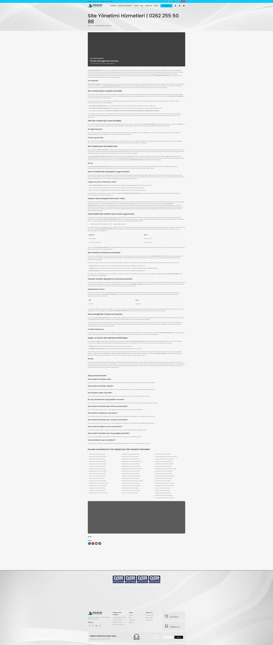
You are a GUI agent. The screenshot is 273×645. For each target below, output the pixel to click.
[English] (181, 1)
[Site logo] (95, 5)
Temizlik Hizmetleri (117, 620)
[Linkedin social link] (177, 1)
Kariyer (131, 615)
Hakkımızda (132, 620)
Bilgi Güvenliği (149, 617)
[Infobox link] (175, 5)
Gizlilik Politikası (149, 620)
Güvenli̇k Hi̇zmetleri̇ (117, 622)
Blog (130, 617)
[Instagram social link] (170, 1)
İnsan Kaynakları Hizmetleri (119, 617)
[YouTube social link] (174, 1)
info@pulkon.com (95, 1)
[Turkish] (184, 1)
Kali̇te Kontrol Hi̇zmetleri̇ (118, 624)
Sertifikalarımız (166, 5)
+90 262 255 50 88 (108, 1)
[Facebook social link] (167, 1)
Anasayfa (90, 25)
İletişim (90, 536)
